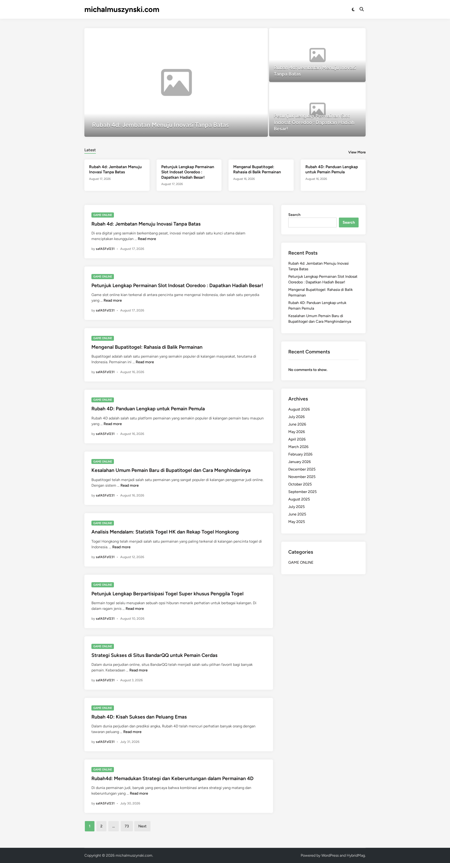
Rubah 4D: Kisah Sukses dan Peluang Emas (139, 717)
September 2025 (302, 491)
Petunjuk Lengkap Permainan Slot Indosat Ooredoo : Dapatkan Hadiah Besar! (187, 171)
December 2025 (301, 469)
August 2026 (299, 409)
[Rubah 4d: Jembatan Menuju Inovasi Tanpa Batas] (176, 82)
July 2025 (296, 506)
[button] (246, 34)
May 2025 (296, 521)
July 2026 (296, 417)
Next (142, 826)
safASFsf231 (105, 249)
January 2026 (299, 461)
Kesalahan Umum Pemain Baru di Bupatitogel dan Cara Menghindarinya (171, 470)
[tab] (90, 149)
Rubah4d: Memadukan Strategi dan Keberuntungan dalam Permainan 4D (172, 778)
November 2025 (301, 476)
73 (127, 826)
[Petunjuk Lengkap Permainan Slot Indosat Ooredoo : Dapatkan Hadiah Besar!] (317, 110)
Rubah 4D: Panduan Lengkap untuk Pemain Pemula (148, 408)
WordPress (330, 855)
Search (294, 214)
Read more (147, 239)
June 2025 (297, 514)
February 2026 (300, 454)
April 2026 (297, 439)
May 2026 (296, 432)
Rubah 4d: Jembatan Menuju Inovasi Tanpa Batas (146, 224)
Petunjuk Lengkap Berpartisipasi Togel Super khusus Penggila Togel (167, 593)
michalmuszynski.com (121, 9)
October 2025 (300, 484)
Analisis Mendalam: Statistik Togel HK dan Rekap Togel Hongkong (165, 532)
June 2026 (297, 424)
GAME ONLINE (102, 215)
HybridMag (356, 855)
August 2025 (299, 499)
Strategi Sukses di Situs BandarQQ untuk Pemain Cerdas (154, 655)
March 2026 (298, 446)
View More (357, 152)
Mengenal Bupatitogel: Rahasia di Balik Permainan (146, 347)
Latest (90, 150)
